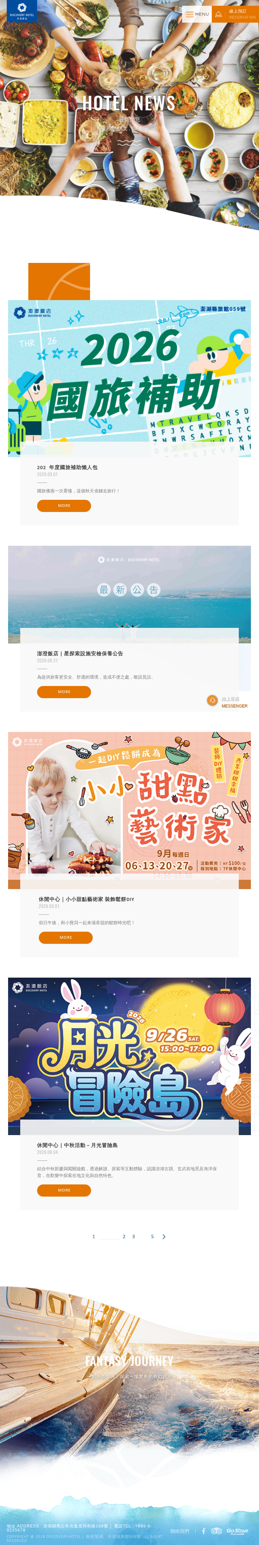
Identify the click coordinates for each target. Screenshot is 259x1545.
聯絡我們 (179, 1531)
